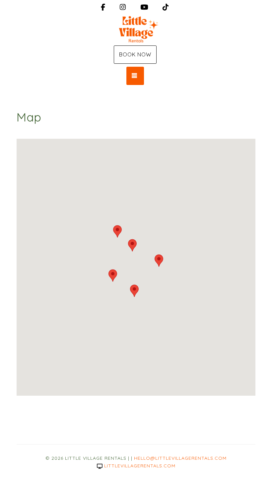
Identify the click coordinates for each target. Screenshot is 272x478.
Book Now (135, 54)
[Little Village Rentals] (136, 29)
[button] (117, 231)
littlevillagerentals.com (139, 466)
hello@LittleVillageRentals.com (180, 458)
